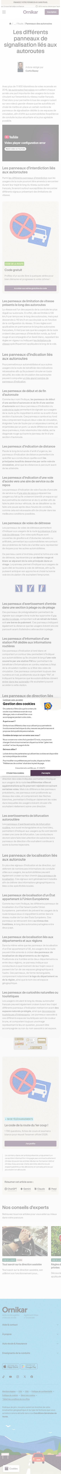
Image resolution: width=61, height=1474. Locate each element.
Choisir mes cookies (15, 773)
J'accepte (45, 773)
